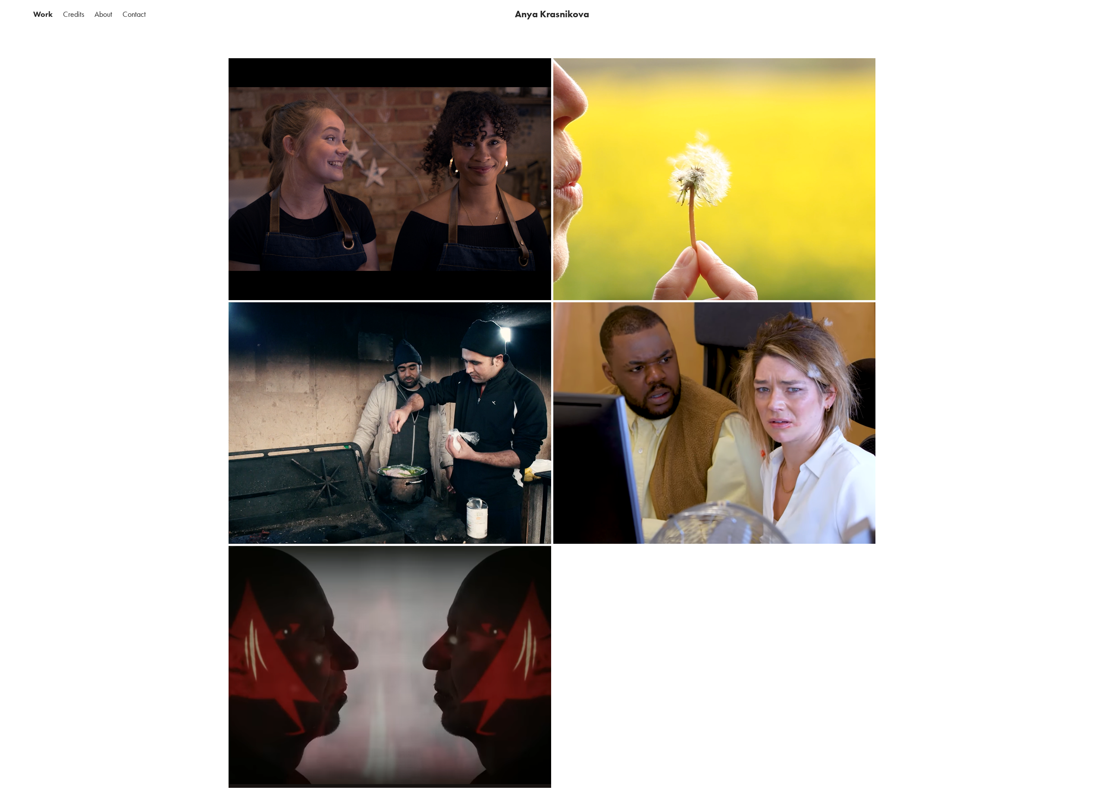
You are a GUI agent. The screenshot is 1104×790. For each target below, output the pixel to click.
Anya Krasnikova (552, 14)
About (103, 14)
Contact (134, 14)
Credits (73, 14)
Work (43, 14)
